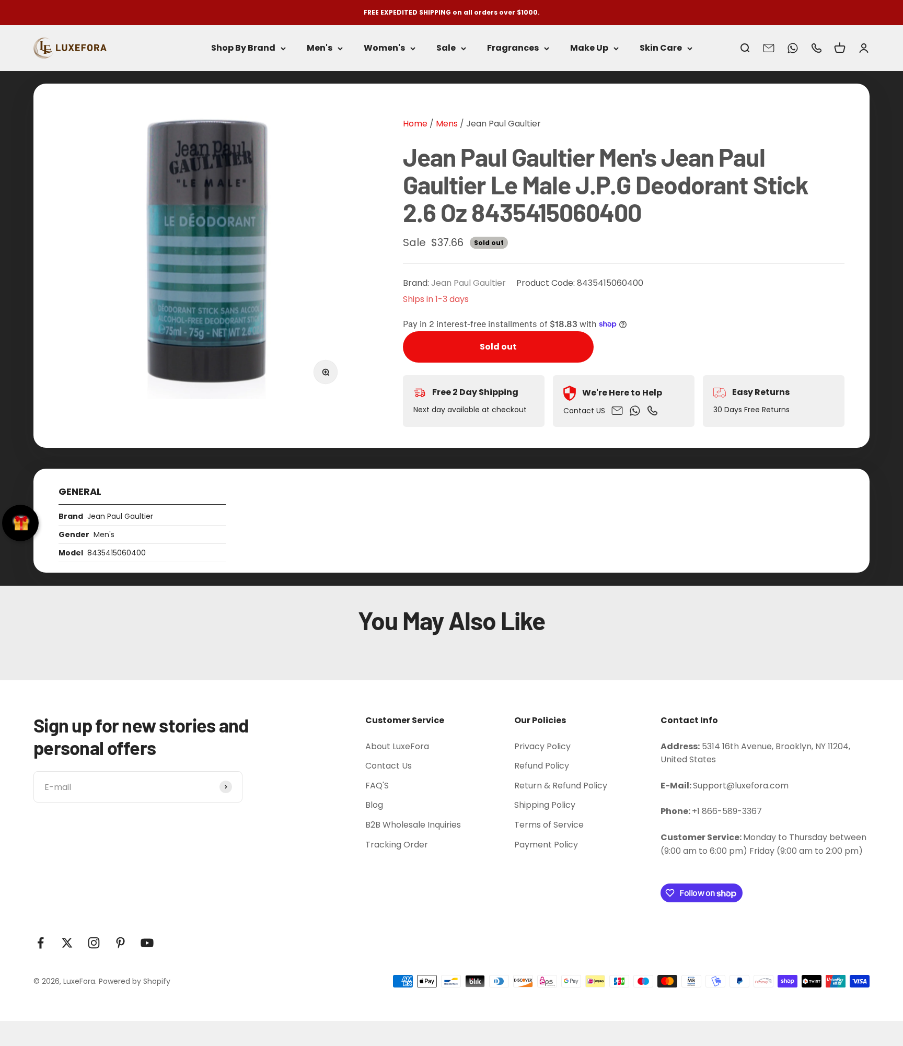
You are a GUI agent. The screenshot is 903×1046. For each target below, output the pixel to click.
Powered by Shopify (134, 981)
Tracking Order (396, 845)
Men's (319, 48)
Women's (384, 48)
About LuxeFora (397, 746)
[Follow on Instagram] (94, 943)
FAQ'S (377, 786)
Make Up (589, 48)
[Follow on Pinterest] (120, 943)
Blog (374, 805)
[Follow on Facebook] (40, 943)
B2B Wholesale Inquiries (413, 825)
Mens (446, 124)
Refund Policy (541, 766)
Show (20, 523)
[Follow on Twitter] (67, 943)
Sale (446, 48)
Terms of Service (549, 825)
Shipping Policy (544, 805)
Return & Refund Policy (560, 786)
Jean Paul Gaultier (503, 124)
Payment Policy (546, 845)
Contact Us (388, 766)
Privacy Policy (542, 746)
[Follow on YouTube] (147, 943)
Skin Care (661, 48)
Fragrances (513, 48)
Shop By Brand (243, 48)
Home (415, 124)
